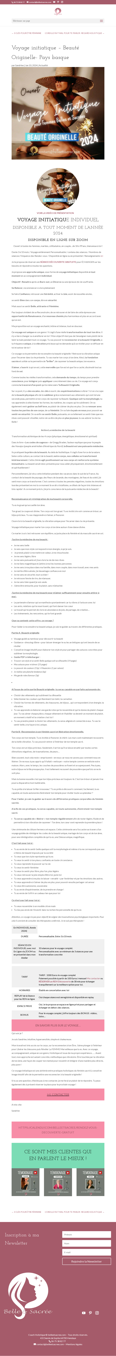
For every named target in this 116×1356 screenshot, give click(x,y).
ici (102, 255)
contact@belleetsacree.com (50, 1344)
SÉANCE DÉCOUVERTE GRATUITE (58, 262)
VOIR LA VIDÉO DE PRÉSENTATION (55, 213)
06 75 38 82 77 (19, 2)
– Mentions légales (73, 1344)
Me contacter (93, 978)
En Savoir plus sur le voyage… (58, 1025)
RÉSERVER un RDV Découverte (55, 981)
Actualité (43, 65)
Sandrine (19, 65)
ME (58, 1094)
